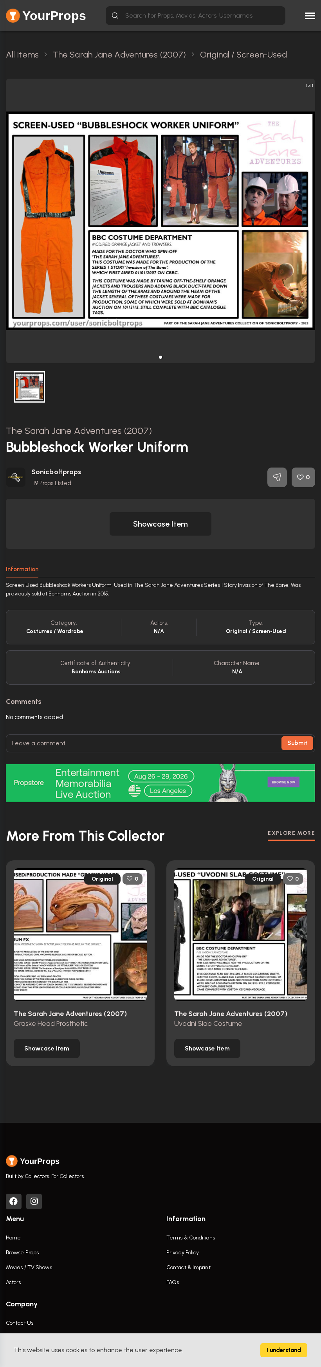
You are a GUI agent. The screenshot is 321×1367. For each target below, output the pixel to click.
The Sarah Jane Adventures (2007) (79, 430)
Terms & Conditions (190, 1237)
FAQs (172, 1282)
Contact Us (19, 1323)
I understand (284, 1350)
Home (13, 1237)
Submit (297, 742)
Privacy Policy (182, 1252)
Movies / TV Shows (29, 1267)
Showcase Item (160, 524)
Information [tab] (22, 569)
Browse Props (22, 1252)
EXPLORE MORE (291, 833)
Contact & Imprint (188, 1267)
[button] (160, 357)
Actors (13, 1282)
